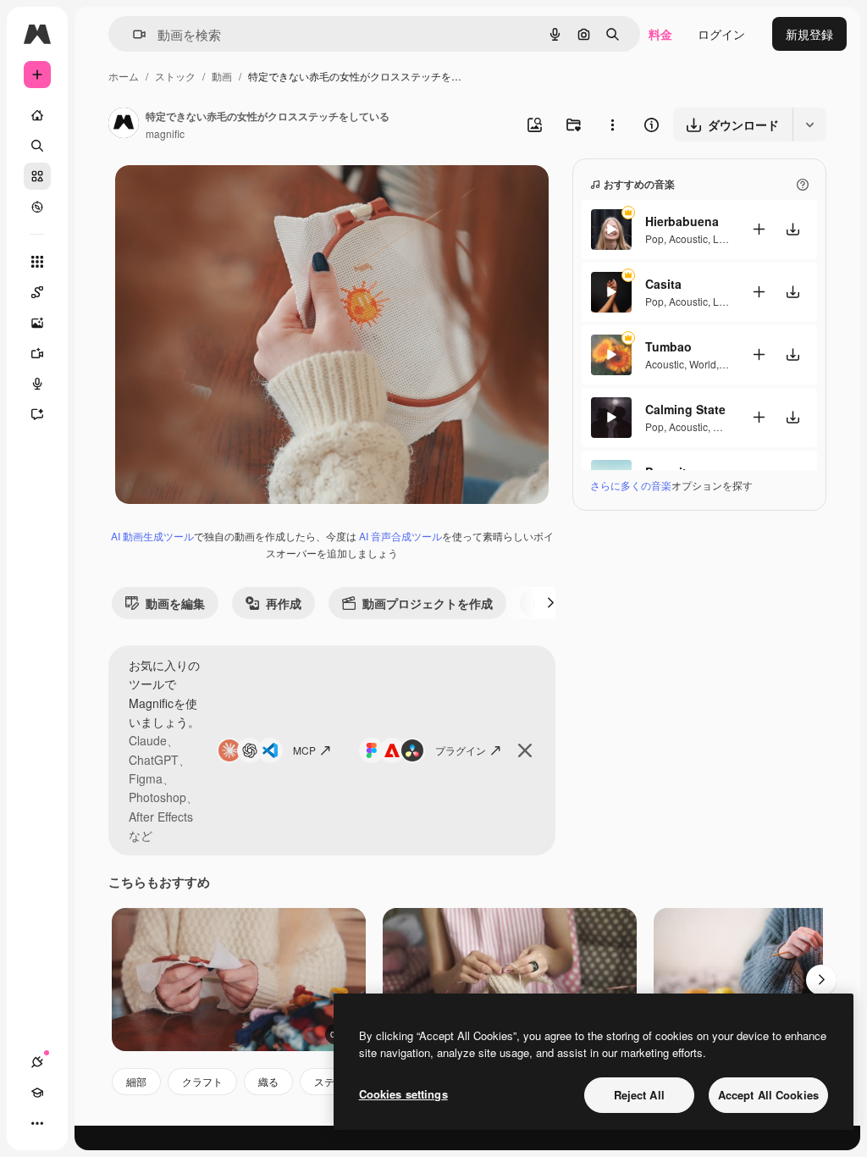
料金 (660, 33)
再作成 (283, 603)
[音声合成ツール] (37, 383)
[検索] (37, 145)
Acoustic (688, 238)
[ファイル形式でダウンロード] (809, 124)
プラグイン (460, 750)
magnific (165, 133)
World (702, 364)
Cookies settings (403, 1094)
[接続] (37, 1062)
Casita (663, 283)
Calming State (685, 409)
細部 (136, 1081)
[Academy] (37, 1092)
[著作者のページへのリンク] (123, 124)
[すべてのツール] (37, 261)
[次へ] (550, 603)
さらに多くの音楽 (630, 485)
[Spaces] (37, 292)
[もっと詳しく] (37, 206)
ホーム (123, 76)
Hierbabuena (682, 221)
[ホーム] (37, 115)
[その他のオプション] (612, 124)
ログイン (721, 33)
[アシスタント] (37, 414)
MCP (304, 750)
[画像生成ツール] (37, 322)
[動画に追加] (758, 229)
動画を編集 (175, 603)
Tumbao (668, 346)
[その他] (37, 1123)
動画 (222, 76)
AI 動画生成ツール (152, 536)
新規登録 (809, 33)
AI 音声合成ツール (400, 536)
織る (268, 1081)
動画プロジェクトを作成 (427, 603)
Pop (654, 238)
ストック (175, 76)
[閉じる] (525, 750)
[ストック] (37, 176)
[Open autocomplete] (132, 34)
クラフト (202, 1081)
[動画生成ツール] (37, 353)
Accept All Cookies (768, 1095)
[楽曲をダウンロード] (792, 229)
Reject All (639, 1095)
